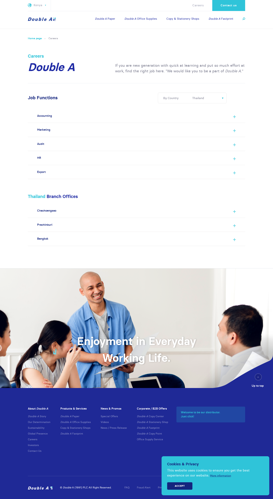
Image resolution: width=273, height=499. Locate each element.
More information (220, 475)
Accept (180, 485)
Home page (35, 38)
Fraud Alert (143, 487)
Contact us (229, 5)
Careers (198, 5)
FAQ (126, 487)
